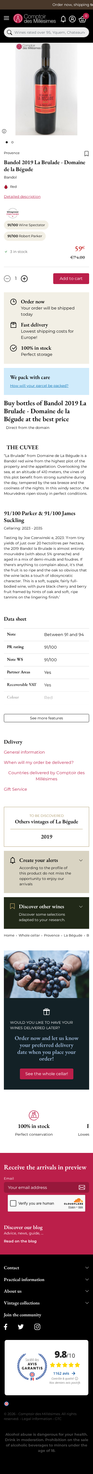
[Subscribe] (82, 1187)
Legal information (37, 1419)
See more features (46, 718)
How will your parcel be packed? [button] (39, 385)
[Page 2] (12, 142)
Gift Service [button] (15, 789)
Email (9, 1178)
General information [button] (24, 752)
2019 (46, 836)
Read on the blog (20, 1241)
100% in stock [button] (36, 348)
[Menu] (6, 18)
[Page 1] (7, 142)
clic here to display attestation (50, 1407)
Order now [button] (33, 301)
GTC (58, 1419)
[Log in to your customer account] (72, 19)
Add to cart (71, 278)
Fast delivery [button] (34, 325)
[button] (34, 1126)
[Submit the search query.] (9, 32)
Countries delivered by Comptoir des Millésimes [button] (46, 775)
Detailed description (22, 196)
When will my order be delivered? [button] (39, 762)
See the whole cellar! (46, 1073)
